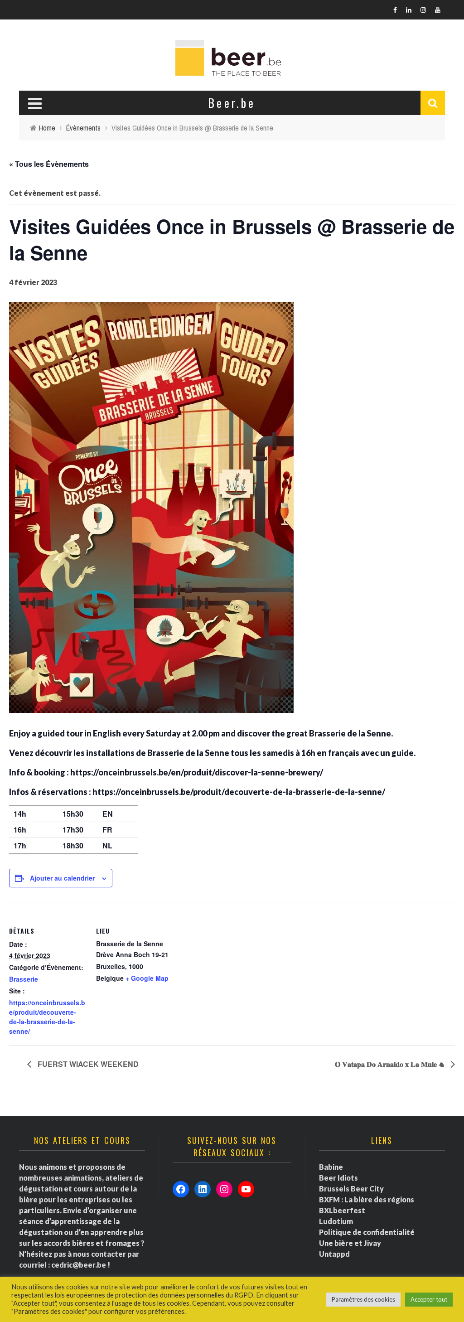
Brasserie (23, 978)
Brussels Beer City (351, 1188)
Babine (331, 1166)
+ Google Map (147, 978)
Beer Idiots (338, 1177)
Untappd (334, 1253)
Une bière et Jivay (350, 1243)
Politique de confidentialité (367, 1232)
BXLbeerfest (342, 1210)
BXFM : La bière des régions (366, 1199)
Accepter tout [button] (429, 1299)
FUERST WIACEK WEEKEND (87, 1064)
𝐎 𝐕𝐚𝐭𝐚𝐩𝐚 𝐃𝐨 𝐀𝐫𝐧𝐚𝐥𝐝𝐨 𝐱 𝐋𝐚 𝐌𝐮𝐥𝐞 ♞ (390, 1064)
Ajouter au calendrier (62, 877)
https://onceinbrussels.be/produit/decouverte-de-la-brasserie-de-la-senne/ (47, 1017)
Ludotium (336, 1221)
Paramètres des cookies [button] (363, 1299)
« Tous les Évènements (49, 164)
